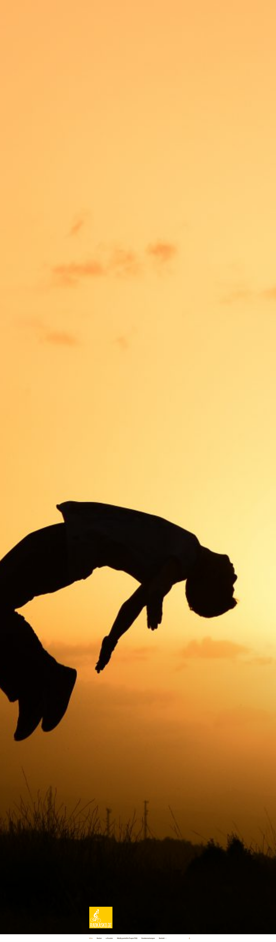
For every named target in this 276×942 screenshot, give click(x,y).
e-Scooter (109, 938)
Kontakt (162, 938)
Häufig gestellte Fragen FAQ (127, 938)
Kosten (99, 938)
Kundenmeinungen (148, 938)
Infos (91, 938)
